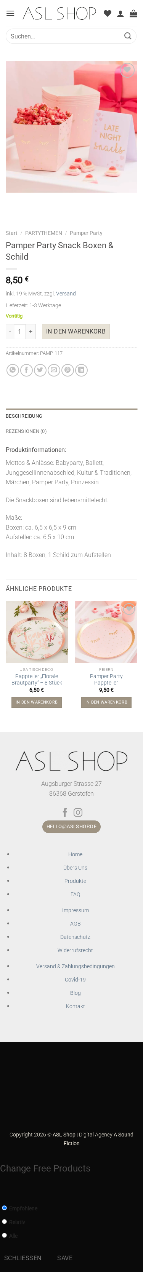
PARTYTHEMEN (43, 233)
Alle (13, 1236)
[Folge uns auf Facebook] (65, 813)
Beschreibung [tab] (24, 416)
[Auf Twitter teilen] (40, 370)
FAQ (75, 894)
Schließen (23, 1258)
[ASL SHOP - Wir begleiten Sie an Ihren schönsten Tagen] (59, 13)
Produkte (75, 881)
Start (12, 233)
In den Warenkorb (76, 331)
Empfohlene (22, 1208)
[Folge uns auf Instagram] (78, 813)
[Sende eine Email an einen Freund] (54, 370)
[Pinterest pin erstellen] (67, 370)
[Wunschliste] (107, 13)
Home (75, 854)
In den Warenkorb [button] (37, 702)
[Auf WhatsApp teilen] (12, 370)
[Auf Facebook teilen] (26, 370)
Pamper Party (86, 233)
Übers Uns (75, 868)
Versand (66, 293)
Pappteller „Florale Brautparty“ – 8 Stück (36, 679)
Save (64, 1258)
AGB (75, 924)
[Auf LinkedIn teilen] (81, 370)
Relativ (16, 1222)
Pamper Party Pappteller (106, 679)
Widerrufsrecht (75, 950)
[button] (10, 13)
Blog (75, 993)
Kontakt (75, 1006)
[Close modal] (4, 1190)
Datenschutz (75, 937)
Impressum (75, 910)
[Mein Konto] (120, 13)
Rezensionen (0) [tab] (26, 431)
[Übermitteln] (128, 36)
